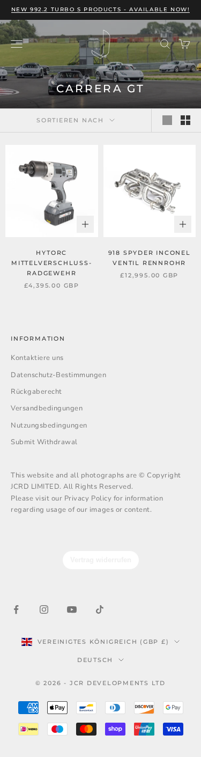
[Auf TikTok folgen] (99, 609)
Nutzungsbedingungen (49, 425)
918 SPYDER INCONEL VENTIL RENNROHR (149, 258)
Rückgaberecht (36, 391)
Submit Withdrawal (44, 442)
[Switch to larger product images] (167, 120)
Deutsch (95, 660)
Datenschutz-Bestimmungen (58, 375)
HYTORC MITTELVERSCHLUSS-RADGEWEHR (51, 263)
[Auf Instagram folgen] (44, 609)
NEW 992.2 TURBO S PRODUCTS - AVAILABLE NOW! (100, 9)
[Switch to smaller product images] (185, 120)
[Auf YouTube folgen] (71, 609)
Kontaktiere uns (37, 358)
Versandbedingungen (47, 408)
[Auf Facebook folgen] (16, 609)
